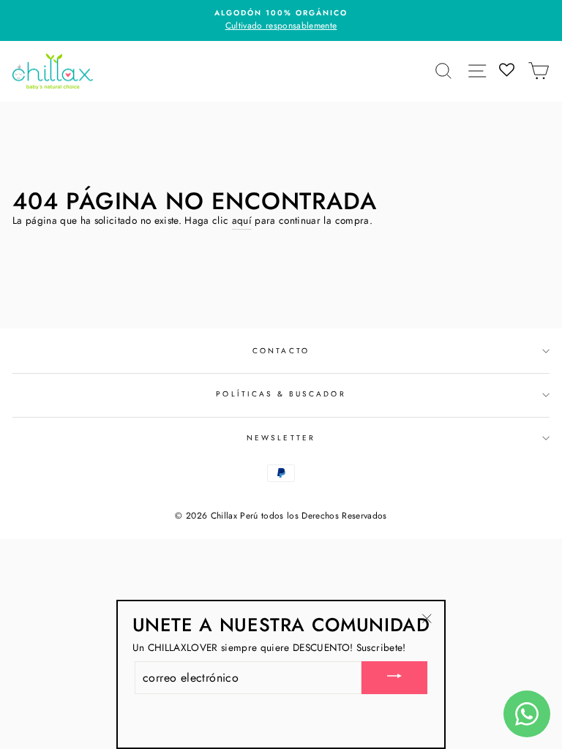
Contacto (280, 350)
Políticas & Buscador (280, 393)
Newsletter (281, 437)
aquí (242, 220)
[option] (281, 20)
